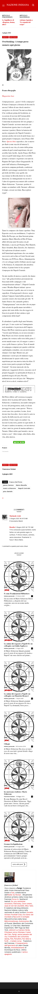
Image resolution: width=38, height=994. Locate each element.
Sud (12, 892)
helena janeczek (9, 596)
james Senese (8, 485)
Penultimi (17, 939)
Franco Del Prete (15, 482)
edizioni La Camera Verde (19, 930)
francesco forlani (9, 469)
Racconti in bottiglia (21, 917)
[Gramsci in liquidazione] (19, 827)
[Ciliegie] (19, 726)
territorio (8, 640)
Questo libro (11, 141)
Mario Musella (21, 485)
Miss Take (29, 906)
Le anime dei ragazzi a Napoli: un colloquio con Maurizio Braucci (17, 694)
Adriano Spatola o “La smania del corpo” (26, 22)
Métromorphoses (11, 921)
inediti (5, 37)
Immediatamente (17, 948)
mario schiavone (9, 488)
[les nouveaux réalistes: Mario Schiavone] (19, 774)
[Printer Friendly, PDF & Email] (19, 443)
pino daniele (7, 491)
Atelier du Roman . (14, 895)
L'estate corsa (15, 941)
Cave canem (27, 903)
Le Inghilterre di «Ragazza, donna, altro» (8, 22)
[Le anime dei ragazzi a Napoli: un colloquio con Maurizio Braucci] (19, 676)
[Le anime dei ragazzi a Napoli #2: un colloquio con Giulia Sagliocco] (19, 626)
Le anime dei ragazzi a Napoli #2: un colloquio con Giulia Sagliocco (18, 644)
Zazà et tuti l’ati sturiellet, (14, 906)
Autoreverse (24, 921)
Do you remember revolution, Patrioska (14, 902)
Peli (11, 939)
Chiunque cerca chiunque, (14, 932)
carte (7, 740)
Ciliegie (7, 744)
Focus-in (15, 899)
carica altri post (17, 864)
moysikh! (13, 37)
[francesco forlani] (9, 877)
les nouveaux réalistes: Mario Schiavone (15, 792)
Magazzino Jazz (8, 96)
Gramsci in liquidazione (13, 844)
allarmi (7, 840)
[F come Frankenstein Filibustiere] (19, 576)
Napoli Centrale (24, 488)
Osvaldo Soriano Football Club (18, 913)
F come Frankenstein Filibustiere (17, 593)
